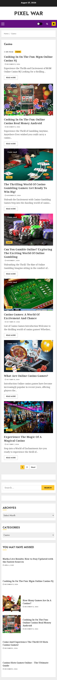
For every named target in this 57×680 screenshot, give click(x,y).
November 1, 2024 (13, 261)
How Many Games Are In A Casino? (37, 602)
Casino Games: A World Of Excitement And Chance (22, 316)
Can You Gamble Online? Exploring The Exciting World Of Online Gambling (28, 253)
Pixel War (28, 13)
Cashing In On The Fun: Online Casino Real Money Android (24, 121)
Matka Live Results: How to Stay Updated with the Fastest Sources (28, 560)
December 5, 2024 (11, 669)
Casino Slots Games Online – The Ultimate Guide (25, 664)
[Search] (47, 23)
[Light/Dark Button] (39, 23)
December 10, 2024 (13, 127)
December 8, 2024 (11, 648)
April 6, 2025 (9, 565)
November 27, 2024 (13, 195)
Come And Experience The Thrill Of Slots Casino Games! (25, 643)
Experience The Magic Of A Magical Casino (23, 438)
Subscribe (54, 24)
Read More (11, 77)
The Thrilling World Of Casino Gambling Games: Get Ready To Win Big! (25, 188)
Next (33, 467)
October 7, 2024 (12, 444)
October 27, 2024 (13, 322)
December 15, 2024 (13, 64)
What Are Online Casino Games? (26, 376)
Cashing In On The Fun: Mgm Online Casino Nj (28, 581)
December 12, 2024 (31, 607)
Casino (18, 52)
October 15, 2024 (12, 380)
